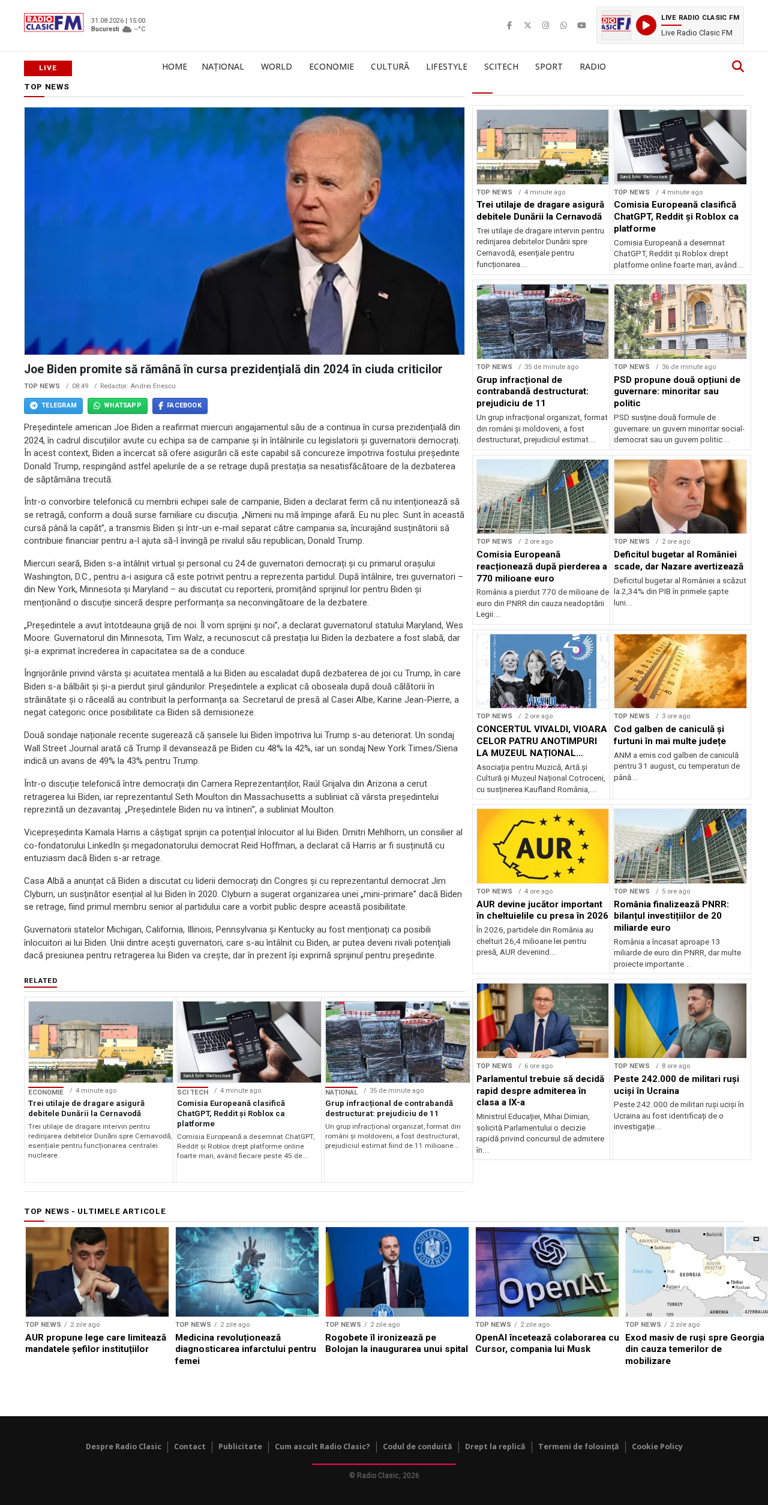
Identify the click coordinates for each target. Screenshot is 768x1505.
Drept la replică (495, 1446)
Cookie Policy (657, 1446)
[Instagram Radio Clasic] (545, 25)
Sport (549, 66)
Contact (190, 1446)
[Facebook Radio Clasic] (509, 25)
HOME (174, 66)
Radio (593, 66)
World (276, 66)
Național (223, 66)
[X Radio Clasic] (527, 25)
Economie (331, 66)
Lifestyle (446, 66)
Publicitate (240, 1446)
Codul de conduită (417, 1446)
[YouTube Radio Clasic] (581, 25)
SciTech (501, 66)
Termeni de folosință (578, 1446)
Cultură (390, 66)
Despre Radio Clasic (123, 1446)
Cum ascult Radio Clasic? (322, 1446)
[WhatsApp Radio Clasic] (563, 25)
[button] (670, 25)
